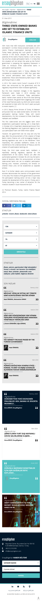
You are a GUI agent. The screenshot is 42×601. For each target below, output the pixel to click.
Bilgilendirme (21, 10)
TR (34, 4)
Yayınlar (12, 10)
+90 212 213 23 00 (10, 548)
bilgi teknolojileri (30, 267)
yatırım (11, 267)
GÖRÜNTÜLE (21, 252)
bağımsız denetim (27, 274)
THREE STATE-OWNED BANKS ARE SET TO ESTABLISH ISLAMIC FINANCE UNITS (16, 12)
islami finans (32, 214)
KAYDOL (21, 576)
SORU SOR (32, 40)
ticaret (11, 214)
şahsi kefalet (15, 274)
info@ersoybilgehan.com (13, 551)
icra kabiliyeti (30, 269)
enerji (6, 272)
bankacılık (23, 214)
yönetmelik (24, 272)
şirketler (5, 214)
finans (17, 214)
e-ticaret (12, 269)
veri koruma (20, 269)
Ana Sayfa (5, 10)
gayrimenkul (19, 267)
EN (31, 4)
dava (10, 272)
